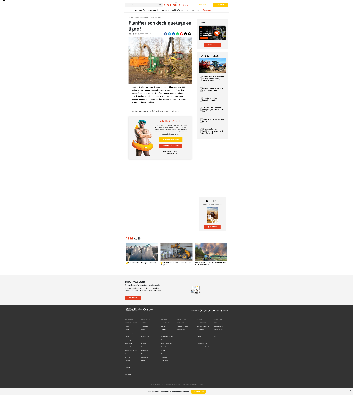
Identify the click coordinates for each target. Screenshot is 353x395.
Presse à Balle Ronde (166, 343)
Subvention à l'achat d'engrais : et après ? (209, 99)
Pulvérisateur (128, 343)
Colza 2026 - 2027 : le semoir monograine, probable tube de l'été (213, 110)
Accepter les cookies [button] (171, 146)
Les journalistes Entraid (203, 347)
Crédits (215, 336)
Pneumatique (128, 374)
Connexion (203, 5)
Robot (126, 364)
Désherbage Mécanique (131, 340)
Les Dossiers (200, 340)
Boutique (215, 322)
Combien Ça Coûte (182, 326)
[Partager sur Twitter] (169, 33)
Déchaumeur (164, 360)
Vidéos (198, 333)
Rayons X (165, 10)
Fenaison (127, 360)
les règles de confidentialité (181, 384)
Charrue (163, 326)
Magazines (207, 10)
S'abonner (220, 5)
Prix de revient (181, 329)
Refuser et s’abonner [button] (171, 139)
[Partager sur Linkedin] (173, 33)
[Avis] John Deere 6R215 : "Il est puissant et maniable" (213, 89)
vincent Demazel (133, 33)
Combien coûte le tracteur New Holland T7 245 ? (213, 120)
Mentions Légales (217, 329)
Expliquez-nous (198, 392)
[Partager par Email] (189, 33)
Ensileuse (127, 353)
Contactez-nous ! (218, 326)
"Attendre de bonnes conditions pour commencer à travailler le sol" (212, 131)
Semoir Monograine (130, 333)
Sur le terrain (200, 329)
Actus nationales (156, 17)
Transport (127, 367)
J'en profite (212, 45)
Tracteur (127, 326)
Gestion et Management (142, 17)
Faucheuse (164, 357)
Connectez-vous (171, 153)
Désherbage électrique (131, 322)
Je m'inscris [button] (133, 298)
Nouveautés (140, 10)
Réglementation (193, 10)
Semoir (127, 329)
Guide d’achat (177, 10)
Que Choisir (180, 322)
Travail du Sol (128, 336)
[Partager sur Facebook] (165, 33)
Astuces (199, 336)
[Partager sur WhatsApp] (177, 33)
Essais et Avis (153, 10)
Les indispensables (202, 343)
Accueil (131, 17)
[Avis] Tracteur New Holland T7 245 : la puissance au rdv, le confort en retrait (213, 79)
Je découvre (212, 227)
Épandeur (127, 357)
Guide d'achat (181, 319)
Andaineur (164, 353)
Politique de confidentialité (220, 333)
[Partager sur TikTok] (185, 33)
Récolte (127, 371)
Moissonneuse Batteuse (131, 350)
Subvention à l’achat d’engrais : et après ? (142, 263)
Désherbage (144, 357)
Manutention (128, 347)
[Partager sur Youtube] (181, 33)
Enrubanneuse (165, 322)
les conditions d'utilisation (196, 384)
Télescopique (144, 326)
